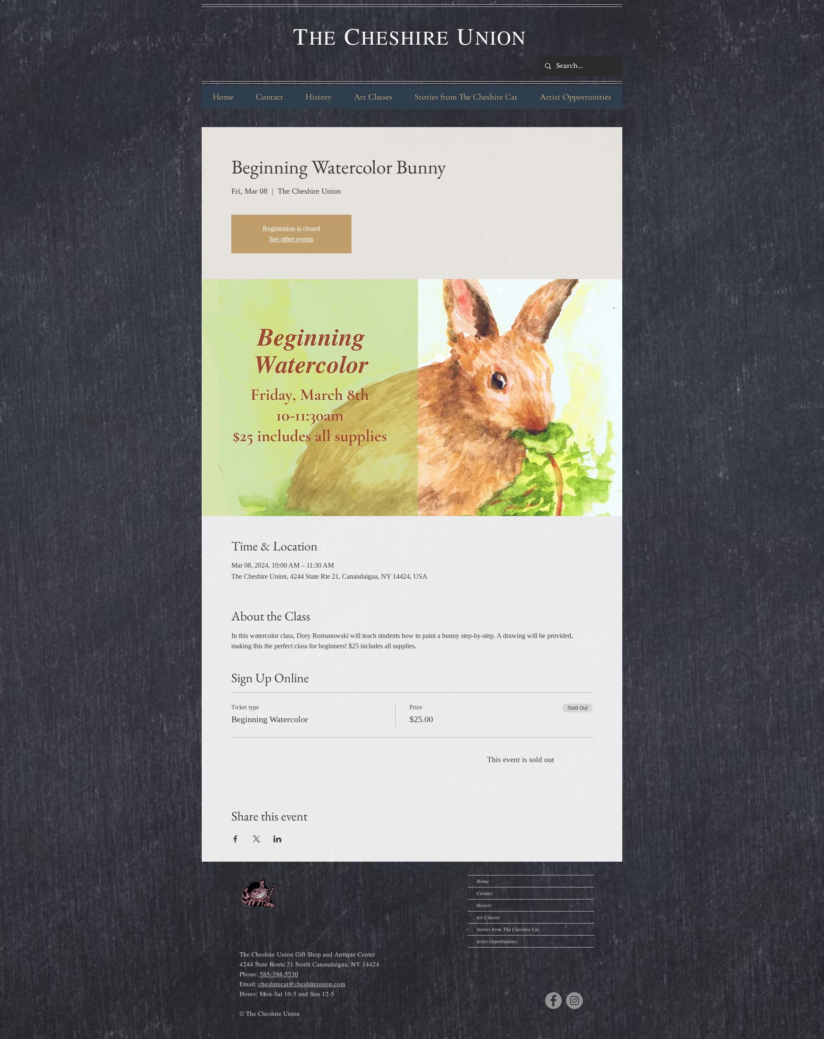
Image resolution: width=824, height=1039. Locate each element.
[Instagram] (574, 1000)
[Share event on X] (256, 838)
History (484, 905)
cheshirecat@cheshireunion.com (301, 983)
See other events (291, 239)
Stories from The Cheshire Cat (507, 929)
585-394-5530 (279, 973)
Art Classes (488, 917)
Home (482, 881)
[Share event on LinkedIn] (277, 838)
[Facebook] (553, 1000)
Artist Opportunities (496, 941)
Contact (484, 893)
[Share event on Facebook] (235, 838)
